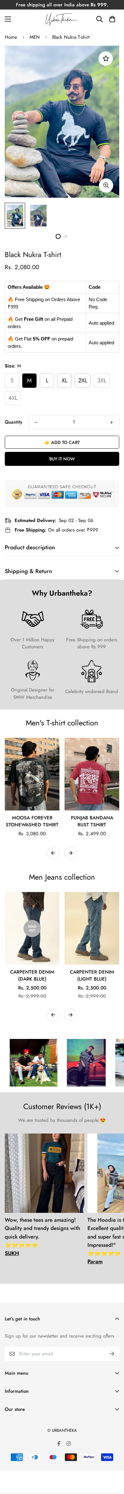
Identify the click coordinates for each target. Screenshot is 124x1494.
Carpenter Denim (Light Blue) (92, 975)
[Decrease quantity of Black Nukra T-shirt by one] (36, 422)
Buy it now (62, 459)
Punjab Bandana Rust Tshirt (92, 821)
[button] (112, 19)
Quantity (13, 422)
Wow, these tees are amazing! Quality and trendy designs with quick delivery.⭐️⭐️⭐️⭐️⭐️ (42, 1236)
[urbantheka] (62, 19)
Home (11, 37)
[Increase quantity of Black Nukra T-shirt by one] (111, 422)
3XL (101, 380)
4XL (12, 398)
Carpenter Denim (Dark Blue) (32, 975)
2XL (82, 380)
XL (64, 380)
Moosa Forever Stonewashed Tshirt (32, 821)
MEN (35, 37)
